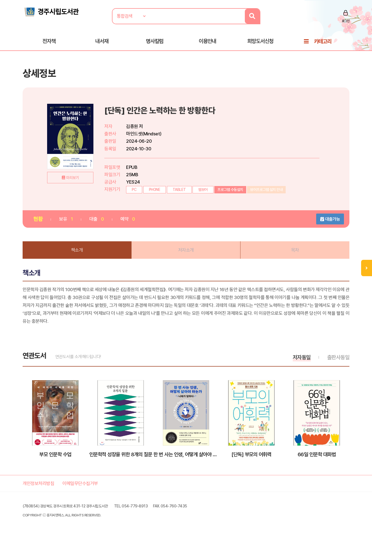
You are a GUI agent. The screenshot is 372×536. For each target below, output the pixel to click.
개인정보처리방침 (38, 483)
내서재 (101, 41)
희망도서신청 (260, 41)
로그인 (346, 21)
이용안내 (207, 41)
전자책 (49, 41)
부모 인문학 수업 (55, 454)
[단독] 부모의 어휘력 (251, 454)
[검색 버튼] (252, 16)
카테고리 (322, 41)
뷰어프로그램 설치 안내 (266, 189)
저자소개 (186, 250)
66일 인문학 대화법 (317, 454)
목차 (295, 250)
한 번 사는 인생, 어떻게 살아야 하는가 (186, 454)
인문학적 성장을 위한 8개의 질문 (120, 454)
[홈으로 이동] (51, 11)
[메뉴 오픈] (366, 268)
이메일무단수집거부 (80, 483)
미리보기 (72, 177)
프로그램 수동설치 (230, 189)
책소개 (77, 250)
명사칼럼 (154, 41)
